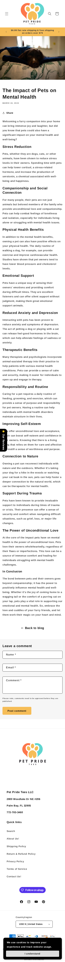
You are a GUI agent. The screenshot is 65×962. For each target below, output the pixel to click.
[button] (6, 13)
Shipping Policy (16, 846)
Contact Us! (14, 876)
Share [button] (9, 113)
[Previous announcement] (6, 31)
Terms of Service (17, 869)
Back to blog (34, 628)
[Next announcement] (58, 31)
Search (11, 831)
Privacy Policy (15, 861)
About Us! (13, 838)
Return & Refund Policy (21, 854)
